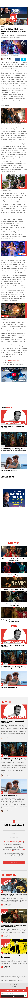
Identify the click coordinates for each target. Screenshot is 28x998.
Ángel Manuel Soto (13, 360)
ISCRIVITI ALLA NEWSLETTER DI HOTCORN (14, 990)
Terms (23, 856)
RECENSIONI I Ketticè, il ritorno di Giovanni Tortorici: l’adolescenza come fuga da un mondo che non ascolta (13, 449)
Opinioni (9, 407)
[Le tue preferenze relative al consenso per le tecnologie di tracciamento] (25, 995)
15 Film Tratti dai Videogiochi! (14, 575)
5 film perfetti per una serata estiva (9, 470)
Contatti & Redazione (4, 980)
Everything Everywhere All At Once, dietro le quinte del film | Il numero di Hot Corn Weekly (13, 925)
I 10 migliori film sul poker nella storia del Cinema (14, 589)
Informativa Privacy (12, 980)
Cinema (2, 423)
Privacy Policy (18, 856)
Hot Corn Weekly (7, 891)
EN (12, 986)
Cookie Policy (20, 980)
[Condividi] (17, 59)
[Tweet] (23, 59)
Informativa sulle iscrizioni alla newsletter (14, 841)
